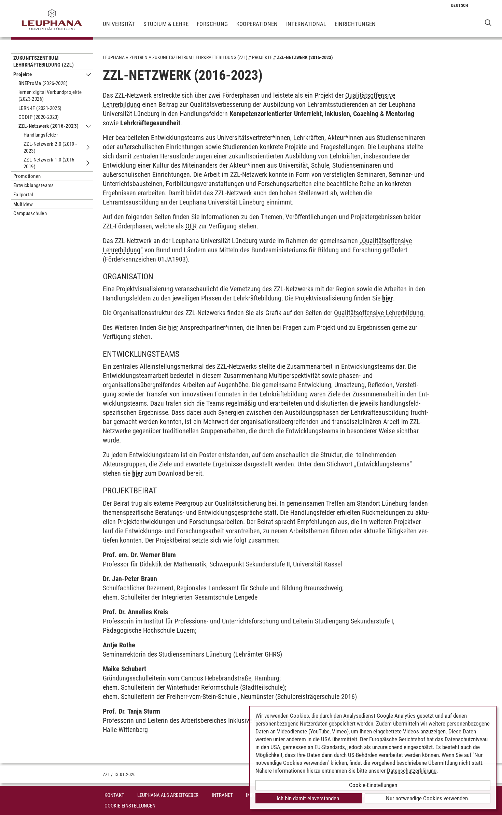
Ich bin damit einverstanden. (308, 798)
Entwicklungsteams (33, 185)
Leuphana (114, 57)
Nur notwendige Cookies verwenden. (427, 798)
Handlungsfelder (41, 135)
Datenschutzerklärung (411, 770)
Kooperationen (257, 23)
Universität (119, 23)
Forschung (212, 23)
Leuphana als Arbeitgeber (167, 795)
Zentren (138, 57)
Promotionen (27, 176)
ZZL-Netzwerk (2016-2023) (48, 126)
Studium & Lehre (166, 23)
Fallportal (23, 195)
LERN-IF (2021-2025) (40, 108)
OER (191, 226)
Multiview (23, 204)
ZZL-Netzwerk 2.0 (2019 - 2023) (50, 147)
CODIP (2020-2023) (38, 117)
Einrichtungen (355, 23)
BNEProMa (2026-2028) (43, 83)
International (306, 23)
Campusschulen (30, 213)
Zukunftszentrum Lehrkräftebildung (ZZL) (43, 61)
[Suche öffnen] (488, 22)
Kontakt (114, 795)
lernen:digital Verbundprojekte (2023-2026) (50, 95)
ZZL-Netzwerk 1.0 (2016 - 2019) (50, 163)
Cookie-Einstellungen (129, 806)
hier (173, 327)
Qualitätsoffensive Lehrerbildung (378, 313)
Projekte (22, 74)
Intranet (222, 795)
